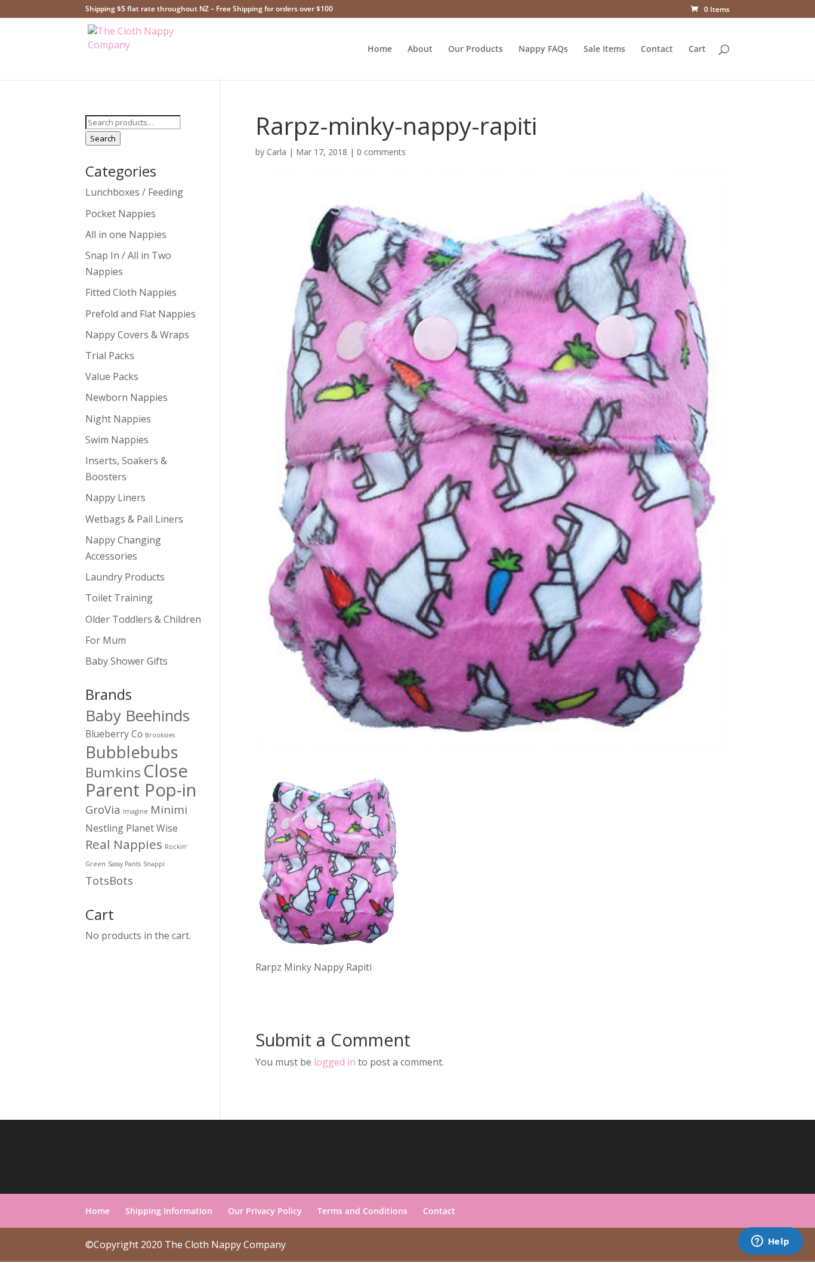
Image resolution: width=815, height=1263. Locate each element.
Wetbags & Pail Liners (134, 519)
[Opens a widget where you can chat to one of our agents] (770, 1242)
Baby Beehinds (137, 715)
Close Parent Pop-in (140, 780)
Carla (276, 152)
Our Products (475, 49)
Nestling (104, 828)
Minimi (168, 809)
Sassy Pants (124, 864)
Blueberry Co (114, 733)
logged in (335, 1062)
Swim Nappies (117, 439)
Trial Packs (109, 355)
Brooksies (160, 735)
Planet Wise (152, 828)
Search (103, 138)
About (420, 49)
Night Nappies (118, 418)
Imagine (135, 811)
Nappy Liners (115, 497)
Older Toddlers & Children (143, 619)
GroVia (103, 809)
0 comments (381, 152)
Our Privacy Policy (265, 1210)
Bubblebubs (131, 752)
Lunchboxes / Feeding (134, 192)
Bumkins (113, 772)
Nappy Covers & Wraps (137, 334)
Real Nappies (123, 844)
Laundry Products (125, 576)
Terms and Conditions (362, 1210)
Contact (657, 49)
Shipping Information (168, 1210)
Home (380, 49)
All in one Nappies (125, 234)
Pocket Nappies (120, 213)
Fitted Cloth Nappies (131, 292)
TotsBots (109, 880)
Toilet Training (119, 597)
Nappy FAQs (543, 49)
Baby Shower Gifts (126, 661)
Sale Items (604, 49)
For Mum (105, 640)
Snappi (154, 864)
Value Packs (111, 376)
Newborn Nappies (126, 397)
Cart (697, 49)
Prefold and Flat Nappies (140, 313)
